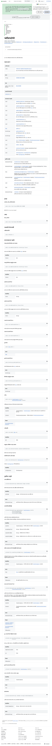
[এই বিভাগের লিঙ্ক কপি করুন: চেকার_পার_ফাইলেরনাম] (16, 202)
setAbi (17, 144)
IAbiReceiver (19, 42)
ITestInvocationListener (35, 140)
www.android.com (38, 734)
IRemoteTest (36, 42)
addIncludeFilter (19, 115)
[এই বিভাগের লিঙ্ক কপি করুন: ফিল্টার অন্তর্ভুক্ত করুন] (15, 376)
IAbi (6, 128)
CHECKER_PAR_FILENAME (20, 77)
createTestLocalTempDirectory (20, 171)
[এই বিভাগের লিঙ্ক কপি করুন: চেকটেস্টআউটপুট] (13, 506)
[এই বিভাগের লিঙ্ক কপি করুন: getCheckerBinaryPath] (16, 665)
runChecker (16, 191)
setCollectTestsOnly (20, 148)
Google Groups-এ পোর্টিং (22, 739)
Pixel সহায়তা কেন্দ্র (37, 731)
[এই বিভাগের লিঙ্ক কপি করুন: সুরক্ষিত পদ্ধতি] (13, 476)
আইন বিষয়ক (13, 743)
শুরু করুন (47, 12)
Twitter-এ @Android (21, 729)
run (17, 140)
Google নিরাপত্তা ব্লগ (21, 734)
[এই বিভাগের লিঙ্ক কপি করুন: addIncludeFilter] (13, 301)
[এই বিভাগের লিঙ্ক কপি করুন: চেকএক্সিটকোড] (12, 479)
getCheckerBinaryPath (18, 187)
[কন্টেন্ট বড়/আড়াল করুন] (12, 24)
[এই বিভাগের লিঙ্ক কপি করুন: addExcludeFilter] (13, 282)
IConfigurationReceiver (28, 42)
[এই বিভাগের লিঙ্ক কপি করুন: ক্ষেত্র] (8, 214)
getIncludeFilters (20, 135)
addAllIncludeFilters (20, 106)
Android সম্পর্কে (3, 743)
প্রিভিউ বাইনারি (3, 734)
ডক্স (9, 1)
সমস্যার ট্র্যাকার (37, 739)
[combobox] (29, 1)
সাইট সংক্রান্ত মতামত (27, 743)
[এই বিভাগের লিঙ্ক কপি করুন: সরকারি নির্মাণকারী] (15, 227)
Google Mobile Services (39, 736)
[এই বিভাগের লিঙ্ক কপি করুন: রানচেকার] (10, 691)
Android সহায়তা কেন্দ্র (38, 729)
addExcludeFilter (19, 110)
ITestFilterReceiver (8, 43)
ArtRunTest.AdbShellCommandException (23, 68)
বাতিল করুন (39, 12)
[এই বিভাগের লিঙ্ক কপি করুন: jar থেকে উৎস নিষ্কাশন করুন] (18, 634)
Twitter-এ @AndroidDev (22, 731)
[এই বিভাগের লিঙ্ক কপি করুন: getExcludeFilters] (14, 358)
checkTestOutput (17, 166)
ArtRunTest (7, 94)
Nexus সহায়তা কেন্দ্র (38, 733)
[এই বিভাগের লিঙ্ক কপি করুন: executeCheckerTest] (16, 584)
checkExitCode (17, 161)
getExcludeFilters (19, 131)
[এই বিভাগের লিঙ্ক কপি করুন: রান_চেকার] (10, 217)
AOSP (5, 21)
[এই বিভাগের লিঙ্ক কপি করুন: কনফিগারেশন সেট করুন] (16, 455)
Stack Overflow (37, 737)
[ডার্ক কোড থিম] (47, 205)
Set (31, 103)
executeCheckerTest (18, 177)
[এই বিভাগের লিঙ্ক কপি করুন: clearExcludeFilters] (15, 320)
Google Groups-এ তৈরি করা (22, 737)
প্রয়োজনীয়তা (3, 731)
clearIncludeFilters (20, 124)
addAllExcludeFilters (20, 101)
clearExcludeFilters (20, 119)
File (17, 572)
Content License (15, 720)
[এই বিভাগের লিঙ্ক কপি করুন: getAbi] (9, 342)
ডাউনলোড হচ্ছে (3, 733)
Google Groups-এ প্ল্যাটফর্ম (22, 736)
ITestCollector (43, 42)
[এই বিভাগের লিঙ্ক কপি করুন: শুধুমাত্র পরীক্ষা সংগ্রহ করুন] (17, 444)
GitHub (2, 739)
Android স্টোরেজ (3, 729)
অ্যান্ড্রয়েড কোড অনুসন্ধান (17, 1)
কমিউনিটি (8, 743)
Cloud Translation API (20, 17)
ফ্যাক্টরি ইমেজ (3, 736)
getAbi (17, 128)
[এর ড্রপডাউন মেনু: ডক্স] (11, 1)
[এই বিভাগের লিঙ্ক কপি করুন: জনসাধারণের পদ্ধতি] (16, 240)
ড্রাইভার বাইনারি (3, 737)
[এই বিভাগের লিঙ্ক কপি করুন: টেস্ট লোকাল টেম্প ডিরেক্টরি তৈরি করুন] (22, 548)
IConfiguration (27, 152)
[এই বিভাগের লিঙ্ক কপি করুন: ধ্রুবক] (8, 199)
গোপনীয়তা (21, 743)
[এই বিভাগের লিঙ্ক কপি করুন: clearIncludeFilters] (14, 331)
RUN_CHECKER (18, 85)
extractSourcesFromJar (18, 182)
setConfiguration (19, 152)
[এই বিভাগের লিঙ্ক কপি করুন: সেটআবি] (9, 428)
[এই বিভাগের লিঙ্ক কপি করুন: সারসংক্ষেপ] (12, 62)
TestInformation (22, 140)
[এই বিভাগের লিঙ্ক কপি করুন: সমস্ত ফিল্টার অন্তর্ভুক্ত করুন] (18, 262)
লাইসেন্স (18, 743)
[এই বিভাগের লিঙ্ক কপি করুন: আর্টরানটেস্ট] (11, 230)
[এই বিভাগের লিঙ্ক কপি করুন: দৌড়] (8, 395)
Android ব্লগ (20, 733)
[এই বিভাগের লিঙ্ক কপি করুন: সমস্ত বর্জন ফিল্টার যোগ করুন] (19, 243)
